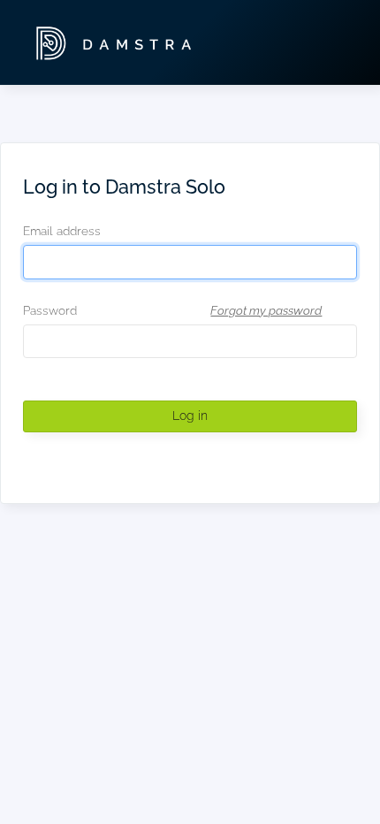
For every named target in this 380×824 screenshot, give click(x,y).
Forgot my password (266, 310)
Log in (190, 415)
